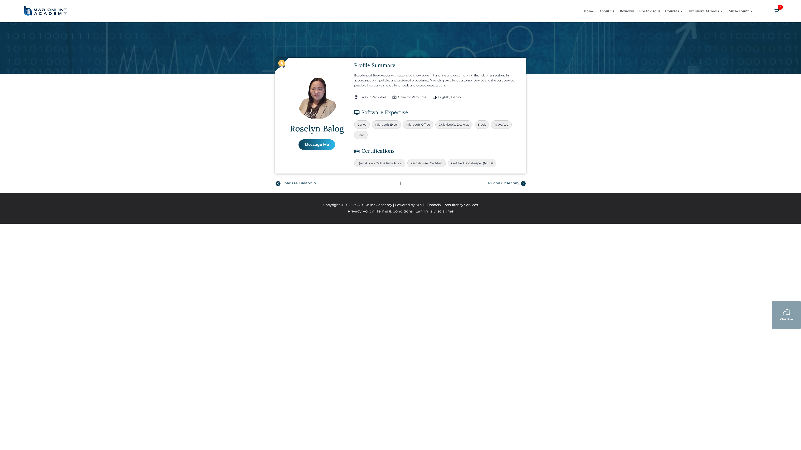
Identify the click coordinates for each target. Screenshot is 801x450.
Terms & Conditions (395, 211)
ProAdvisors (649, 11)
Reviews (627, 11)
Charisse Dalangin (299, 183)
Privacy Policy (361, 211)
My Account (739, 11)
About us (606, 11)
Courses (672, 11)
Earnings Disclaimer (434, 211)
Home (589, 11)
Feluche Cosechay (502, 183)
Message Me (317, 144)
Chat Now (786, 319)
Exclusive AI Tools (704, 11)
